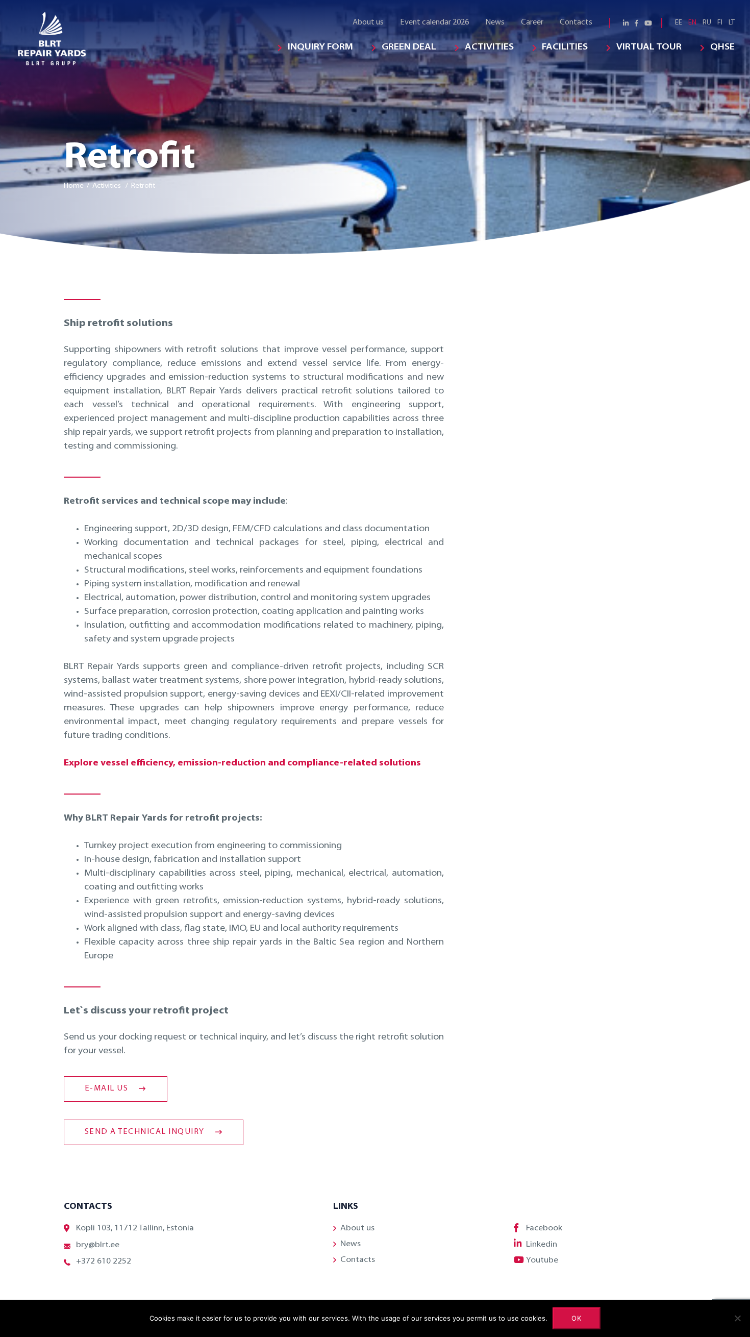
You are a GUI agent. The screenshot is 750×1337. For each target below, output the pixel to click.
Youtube (542, 1260)
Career (532, 23)
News (495, 23)
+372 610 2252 (103, 1261)
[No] (737, 1318)
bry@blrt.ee (97, 1245)
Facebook (544, 1228)
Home (74, 186)
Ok (576, 1318)
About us (368, 23)
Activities (489, 47)
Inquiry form (320, 47)
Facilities (565, 47)
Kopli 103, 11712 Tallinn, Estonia (135, 1228)
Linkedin (541, 1245)
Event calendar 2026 (434, 23)
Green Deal (409, 47)
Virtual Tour (649, 47)
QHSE (722, 47)
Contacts (576, 23)
